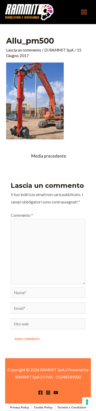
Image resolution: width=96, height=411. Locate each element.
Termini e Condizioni (71, 407)
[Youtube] (56, 392)
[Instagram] (48, 392)
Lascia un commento (23, 50)
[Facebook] (40, 392)
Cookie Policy (43, 407)
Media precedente (48, 156)
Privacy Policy (19, 407)
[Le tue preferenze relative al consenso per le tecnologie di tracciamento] (87, 402)
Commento (22, 215)
